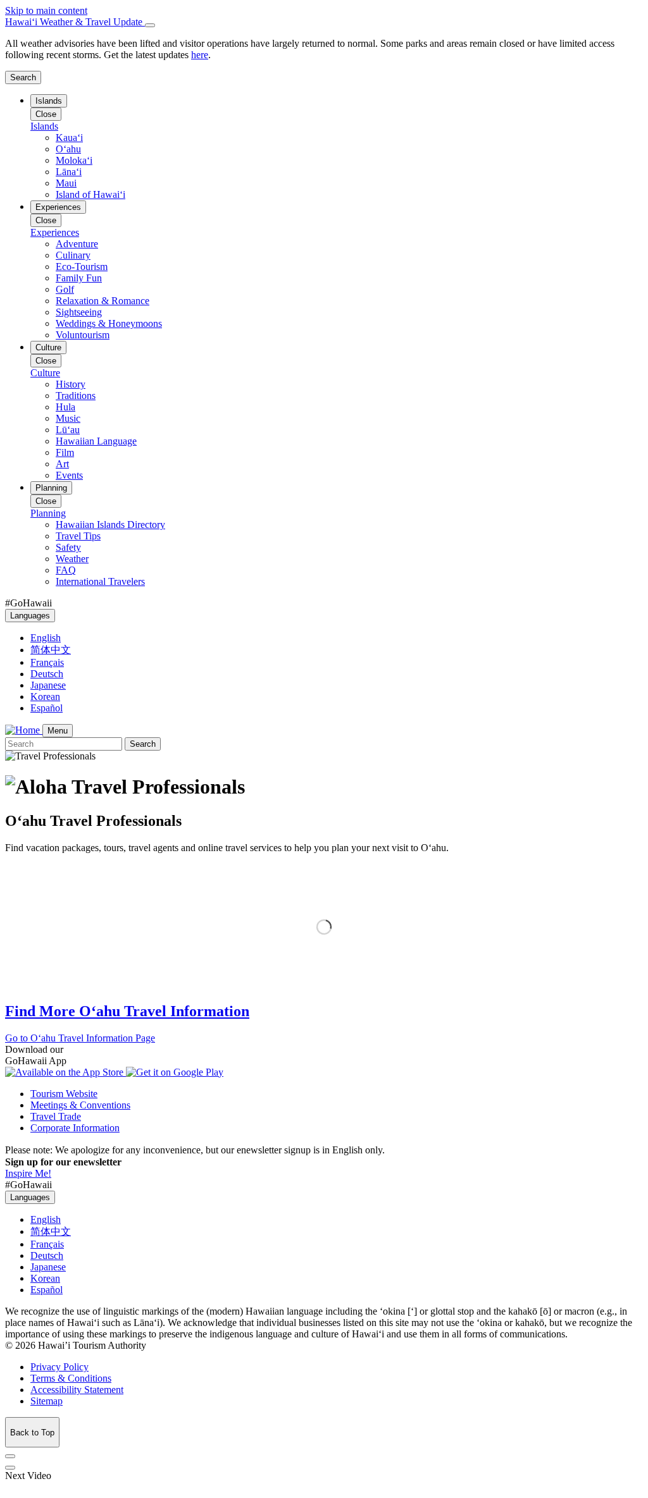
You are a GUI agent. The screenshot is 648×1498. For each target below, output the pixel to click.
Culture (48, 347)
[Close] (150, 25)
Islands (48, 101)
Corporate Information (75, 1127)
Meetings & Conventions (80, 1105)
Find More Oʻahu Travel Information (127, 1011)
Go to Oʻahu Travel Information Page (80, 1038)
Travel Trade (55, 1116)
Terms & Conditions (70, 1378)
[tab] (324, 22)
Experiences (58, 207)
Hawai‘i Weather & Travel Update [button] (75, 21)
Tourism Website (63, 1093)
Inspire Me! (28, 1173)
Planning (51, 488)
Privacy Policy (59, 1366)
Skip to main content (46, 10)
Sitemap (46, 1401)
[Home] (23, 730)
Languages (30, 615)
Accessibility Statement (76, 1389)
